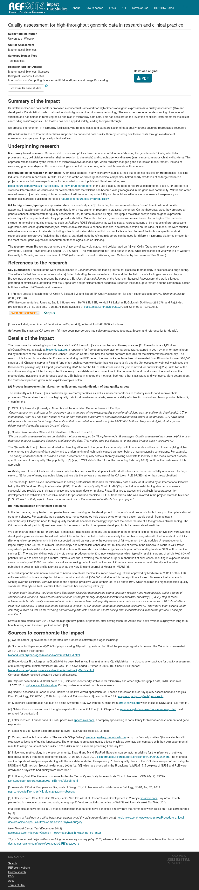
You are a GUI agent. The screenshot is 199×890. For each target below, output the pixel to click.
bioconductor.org (56, 349)
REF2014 (37, 7)
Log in (187, 6)
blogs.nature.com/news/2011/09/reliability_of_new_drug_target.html (50, 186)
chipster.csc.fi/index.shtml (41, 685)
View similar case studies (26, 88)
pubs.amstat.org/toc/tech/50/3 (102, 307)
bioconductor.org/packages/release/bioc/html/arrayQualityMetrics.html (51, 670)
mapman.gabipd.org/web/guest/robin (140, 696)
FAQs (112, 8)
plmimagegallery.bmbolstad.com (106, 737)
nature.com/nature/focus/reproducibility (85, 199)
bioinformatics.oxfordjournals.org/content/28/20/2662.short (133, 757)
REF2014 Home (164, 8)
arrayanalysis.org (129, 703)
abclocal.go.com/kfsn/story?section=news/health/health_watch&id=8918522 (54, 832)
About (76, 8)
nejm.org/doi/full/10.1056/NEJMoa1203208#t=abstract (41, 791)
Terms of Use (140, 8)
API (124, 8)
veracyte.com (149, 798)
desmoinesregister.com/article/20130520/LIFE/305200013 (43, 843)
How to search (94, 8)
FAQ (11, 876)
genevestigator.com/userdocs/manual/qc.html (148, 709)
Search (12, 863)
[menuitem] (76, 7)
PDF (145, 78)
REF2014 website (19, 867)
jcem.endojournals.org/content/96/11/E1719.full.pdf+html (43, 780)
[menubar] (123, 7)
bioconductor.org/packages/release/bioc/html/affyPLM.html (44, 655)
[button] (46, 85)
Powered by (179, 856)
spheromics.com (84, 720)
